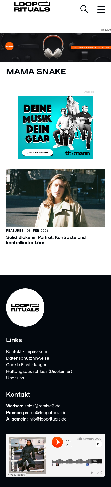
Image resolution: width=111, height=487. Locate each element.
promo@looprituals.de (45, 412)
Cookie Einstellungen (27, 364)
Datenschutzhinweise (27, 358)
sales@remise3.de (42, 405)
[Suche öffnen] (84, 9)
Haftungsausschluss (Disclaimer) (39, 371)
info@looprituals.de (48, 418)
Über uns (15, 377)
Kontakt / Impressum (26, 351)
